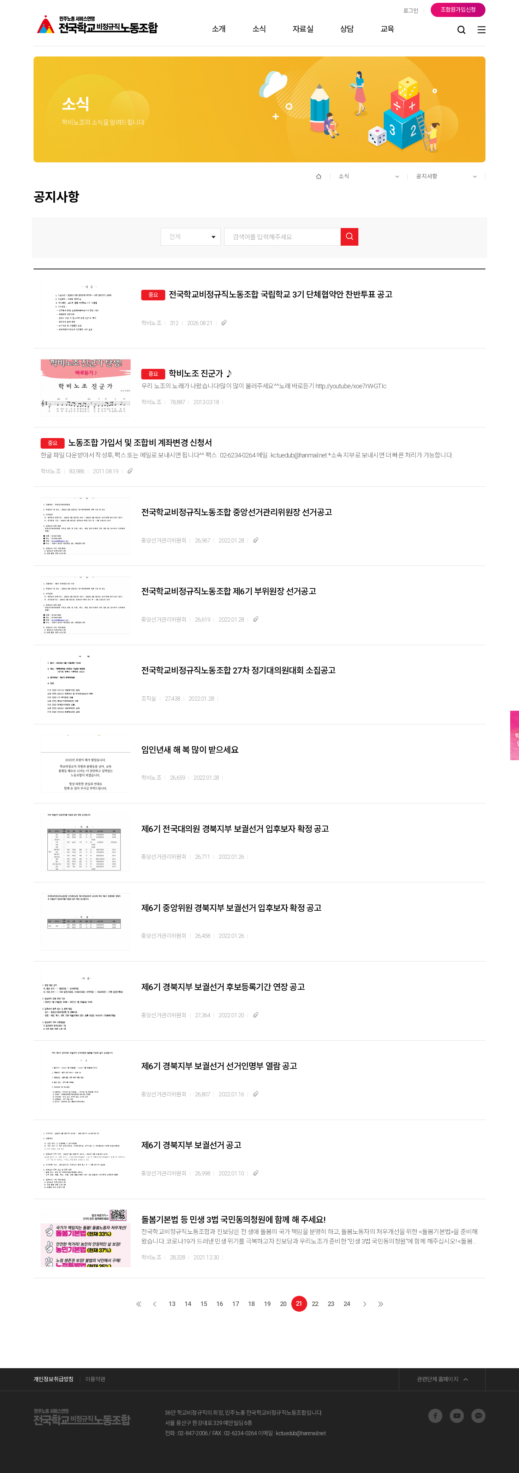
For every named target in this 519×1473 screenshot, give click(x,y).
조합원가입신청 (458, 9)
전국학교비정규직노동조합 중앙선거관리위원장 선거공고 (236, 512)
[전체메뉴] (481, 30)
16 (219, 1303)
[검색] (461, 30)
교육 (387, 29)
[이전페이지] (154, 1304)
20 (283, 1303)
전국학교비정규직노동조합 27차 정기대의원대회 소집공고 (238, 671)
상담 (346, 29)
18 (251, 1303)
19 (267, 1303)
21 (299, 1303)
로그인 (410, 10)
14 (188, 1303)
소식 (259, 29)
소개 (218, 29)
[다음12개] (380, 1304)
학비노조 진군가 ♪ (201, 374)
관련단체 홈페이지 (437, 1379)
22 (315, 1303)
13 (172, 1303)
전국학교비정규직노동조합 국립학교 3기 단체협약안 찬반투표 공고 (280, 295)
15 (204, 1303)
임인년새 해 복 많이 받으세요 (189, 750)
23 (331, 1303)
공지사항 (426, 176)
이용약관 (95, 1379)
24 (347, 1303)
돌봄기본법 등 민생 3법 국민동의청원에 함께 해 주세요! (233, 1220)
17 (235, 1303)
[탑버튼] (495, 1458)
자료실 (303, 29)
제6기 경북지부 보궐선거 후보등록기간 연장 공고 (223, 987)
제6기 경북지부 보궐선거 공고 (191, 1145)
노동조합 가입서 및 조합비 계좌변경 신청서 (140, 443)
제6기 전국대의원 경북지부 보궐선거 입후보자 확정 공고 (235, 829)
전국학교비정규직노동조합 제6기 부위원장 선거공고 (228, 592)
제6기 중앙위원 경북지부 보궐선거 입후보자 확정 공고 (231, 908)
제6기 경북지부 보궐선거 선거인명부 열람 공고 (219, 1066)
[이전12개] (139, 1304)
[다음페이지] (364, 1304)
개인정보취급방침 (54, 1379)
